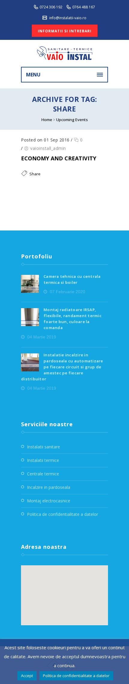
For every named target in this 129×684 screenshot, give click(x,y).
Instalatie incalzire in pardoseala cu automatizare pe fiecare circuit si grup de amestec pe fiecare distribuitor (62, 367)
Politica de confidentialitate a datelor (62, 514)
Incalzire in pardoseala (48, 487)
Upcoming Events (72, 119)
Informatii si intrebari (65, 31)
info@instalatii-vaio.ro (67, 17)
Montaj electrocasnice (48, 501)
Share (34, 174)
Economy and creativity (58, 158)
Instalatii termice (43, 460)
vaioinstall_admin (48, 148)
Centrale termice (43, 474)
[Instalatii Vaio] (64, 53)
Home (46, 119)
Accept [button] (27, 675)
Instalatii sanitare (43, 447)
